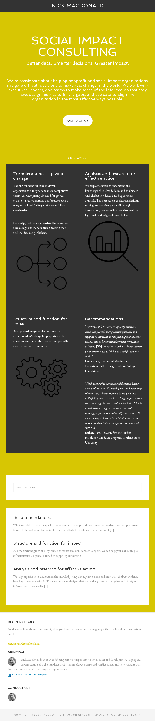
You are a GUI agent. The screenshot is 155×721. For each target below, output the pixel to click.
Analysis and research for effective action (110, 176)
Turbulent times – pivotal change (38, 176)
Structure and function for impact (40, 321)
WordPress (119, 715)
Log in (136, 715)
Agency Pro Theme (58, 715)
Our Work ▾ (77, 120)
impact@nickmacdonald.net (24, 643)
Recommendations (104, 318)
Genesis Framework (93, 715)
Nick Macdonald (78, 5)
